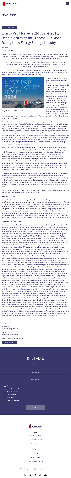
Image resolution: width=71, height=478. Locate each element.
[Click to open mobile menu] (67, 4)
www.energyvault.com (48, 217)
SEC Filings (10, 398)
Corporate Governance (35, 462)
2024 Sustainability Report (24, 75)
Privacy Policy (36, 465)
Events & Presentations (14, 389)
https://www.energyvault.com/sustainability (25, 192)
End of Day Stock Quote (14, 401)
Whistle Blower (36, 444)
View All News (9, 27)
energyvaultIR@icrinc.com (10, 329)
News (8, 386)
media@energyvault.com (10, 335)
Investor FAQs (35, 457)
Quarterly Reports (12, 392)
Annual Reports (12, 395)
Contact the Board (36, 440)
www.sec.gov (42, 298)
